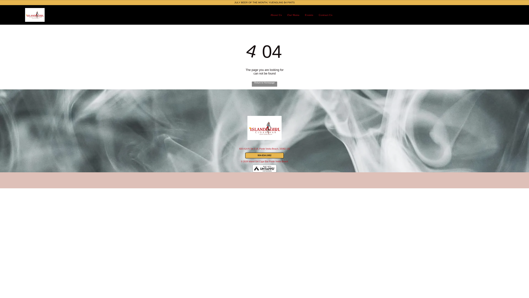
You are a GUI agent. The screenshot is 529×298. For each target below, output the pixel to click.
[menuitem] (276, 15)
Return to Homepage (264, 83)
